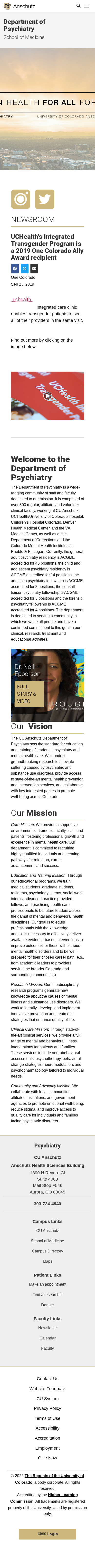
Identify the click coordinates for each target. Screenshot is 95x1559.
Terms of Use (47, 1418)
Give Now (47, 1457)
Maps (47, 1261)
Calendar (47, 1338)
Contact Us (47, 1378)
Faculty (47, 1348)
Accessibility (47, 1428)
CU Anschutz (47, 1231)
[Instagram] (20, 199)
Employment (47, 1448)
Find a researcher (47, 1295)
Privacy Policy (47, 1408)
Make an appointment (47, 1284)
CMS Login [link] (48, 1534)
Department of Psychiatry (25, 25)
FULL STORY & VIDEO (26, 694)
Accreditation (47, 1438)
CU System (48, 1398)
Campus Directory (47, 1251)
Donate (47, 1305)
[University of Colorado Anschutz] (19, 6)
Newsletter (47, 1328)
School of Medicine (24, 37)
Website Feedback (47, 1388)
